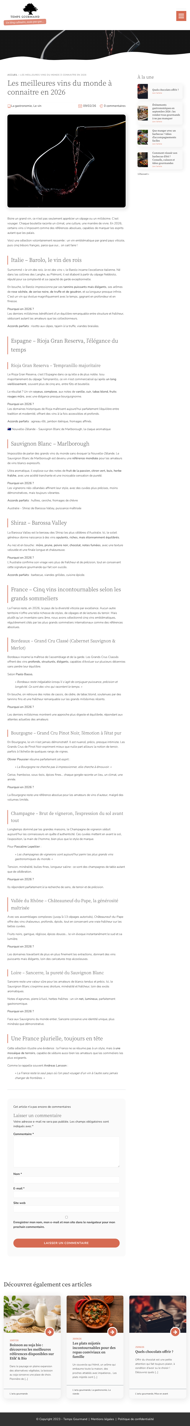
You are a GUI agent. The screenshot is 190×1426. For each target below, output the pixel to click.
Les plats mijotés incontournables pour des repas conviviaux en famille (94, 1350)
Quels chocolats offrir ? (165, 90)
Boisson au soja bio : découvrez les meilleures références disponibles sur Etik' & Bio (32, 1352)
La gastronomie (21, 106)
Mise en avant (161, 1393)
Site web (19, 1203)
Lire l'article (157, 93)
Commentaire (23, 1134)
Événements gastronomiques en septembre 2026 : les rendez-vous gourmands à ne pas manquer (166, 111)
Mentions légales (102, 1419)
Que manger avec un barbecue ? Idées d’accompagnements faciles (164, 136)
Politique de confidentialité (136, 1419)
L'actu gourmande (19, 1393)
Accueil (12, 74)
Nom (17, 1174)
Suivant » (144, 174)
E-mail (18, 1188)
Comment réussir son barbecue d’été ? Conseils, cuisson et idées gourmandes (164, 158)
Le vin (37, 106)
